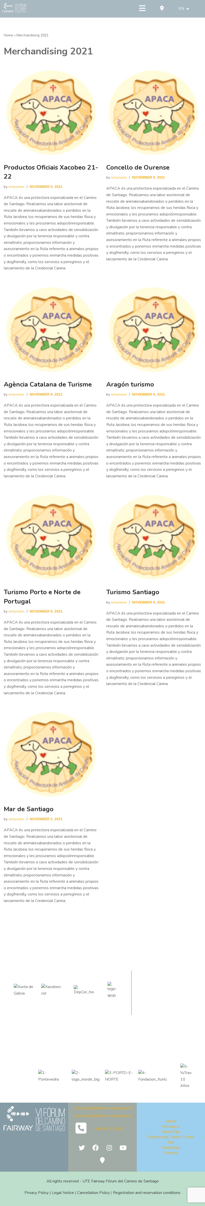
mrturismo (16, 186)
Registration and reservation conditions (146, 1192)
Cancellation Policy (93, 1192)
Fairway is (171, 1126)
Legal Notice (63, 1192)
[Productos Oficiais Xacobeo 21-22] (51, 112)
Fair (171, 1142)
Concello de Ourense (138, 167)
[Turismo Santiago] (153, 537)
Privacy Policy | (38, 1192)
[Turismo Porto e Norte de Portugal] (51, 537)
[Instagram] (109, 1148)
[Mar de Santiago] (51, 754)
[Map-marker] (102, 1160)
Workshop (171, 1147)
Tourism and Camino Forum (171, 1137)
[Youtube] (123, 1148)
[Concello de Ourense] (153, 112)
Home (8, 35)
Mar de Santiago (29, 809)
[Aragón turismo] (153, 329)
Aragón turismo (130, 384)
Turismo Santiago (132, 592)
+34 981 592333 (108, 1129)
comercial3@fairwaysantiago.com (102, 1115)
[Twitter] (82, 1148)
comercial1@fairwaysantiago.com (102, 1108)
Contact (171, 1153)
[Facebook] (95, 1148)
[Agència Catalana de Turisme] (51, 329)
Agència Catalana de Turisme (48, 384)
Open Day (171, 1132)
